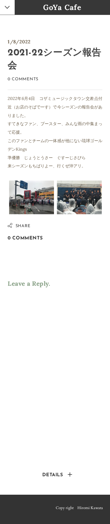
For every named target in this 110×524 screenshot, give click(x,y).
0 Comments (23, 79)
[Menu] (7, 8)
